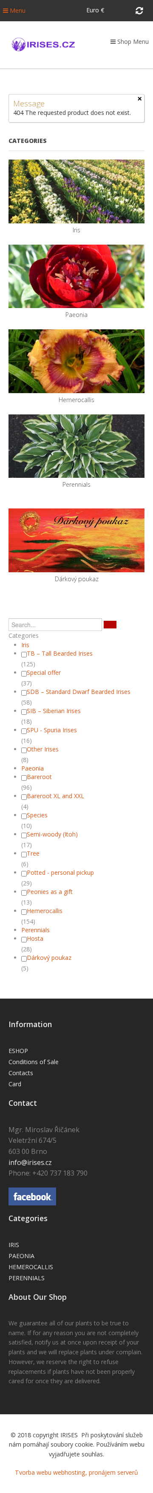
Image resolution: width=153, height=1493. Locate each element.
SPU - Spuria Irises (52, 730)
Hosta (35, 938)
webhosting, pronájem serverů (95, 1472)
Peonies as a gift (50, 892)
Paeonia (32, 768)
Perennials (35, 930)
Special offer (44, 672)
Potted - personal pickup (60, 872)
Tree (33, 853)
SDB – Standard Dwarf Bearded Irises (78, 692)
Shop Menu (132, 41)
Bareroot (39, 777)
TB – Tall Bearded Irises (60, 653)
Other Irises (43, 749)
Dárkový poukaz (49, 957)
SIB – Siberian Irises (54, 711)
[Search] (110, 624)
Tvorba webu (33, 1472)
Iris (25, 645)
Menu (17, 10)
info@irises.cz (30, 1162)
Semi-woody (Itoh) (52, 834)
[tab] (76, 636)
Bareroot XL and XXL (55, 796)
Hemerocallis (44, 911)
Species (37, 815)
